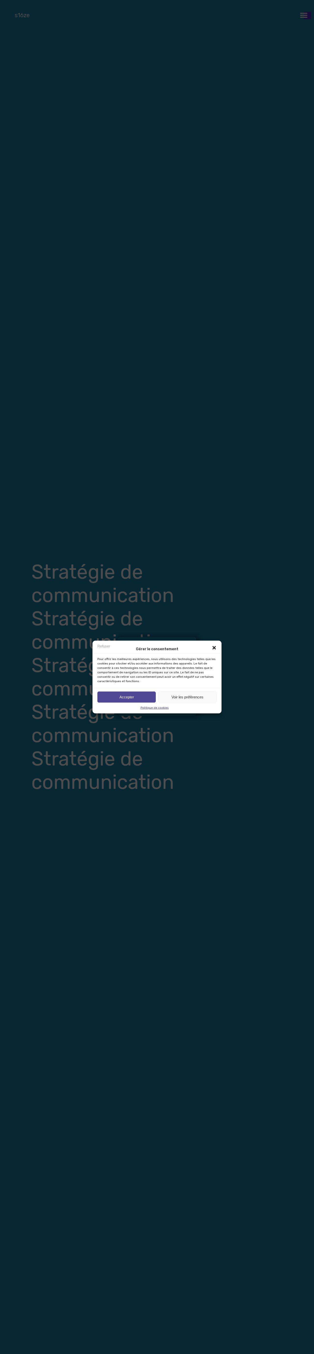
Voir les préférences (187, 697)
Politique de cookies (155, 707)
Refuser (103, 646)
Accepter (126, 697)
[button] (214, 647)
